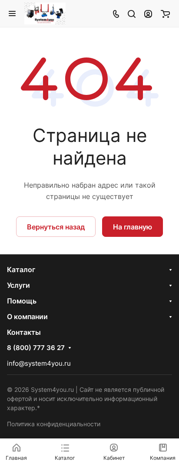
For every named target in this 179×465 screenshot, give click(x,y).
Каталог (21, 269)
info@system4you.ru (39, 363)
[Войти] (148, 13)
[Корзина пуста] (165, 13)
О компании (27, 316)
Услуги (18, 285)
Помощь (21, 301)
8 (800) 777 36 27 (36, 348)
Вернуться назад (56, 226)
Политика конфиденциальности (53, 424)
